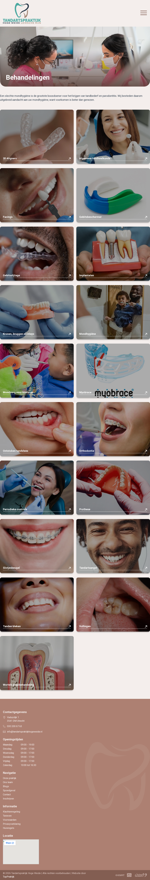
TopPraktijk (8, 876)
